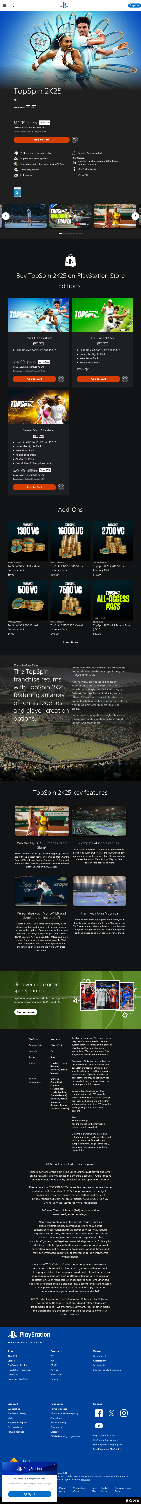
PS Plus (54, 1369)
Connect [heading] (98, 1404)
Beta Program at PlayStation (107, 1449)
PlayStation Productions (20, 1369)
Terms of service (58, 1408)
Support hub (14, 1408)
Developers (56, 1427)
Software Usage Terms (123, 1489)
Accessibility (99, 1360)
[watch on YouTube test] (82, 223)
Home (11, 1342)
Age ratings (56, 1418)
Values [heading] (97, 1351)
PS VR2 (53, 1365)
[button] (70, 216)
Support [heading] (13, 1404)
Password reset (15, 1427)
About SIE (12, 1356)
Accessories (56, 1374)
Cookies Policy (105, 1489)
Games (21, 1342)
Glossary (54, 1431)
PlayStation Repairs (17, 1422)
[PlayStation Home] (64, 5)
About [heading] (11, 1351)
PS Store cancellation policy (64, 1413)
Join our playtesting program (107, 1444)
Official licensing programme (65, 1436)
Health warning (58, 1422)
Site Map (94, 1489)
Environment (99, 1356)
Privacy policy (62, 1489)
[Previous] (6, 216)
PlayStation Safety (17, 1413)
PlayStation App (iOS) (104, 1435)
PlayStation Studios (17, 1365)
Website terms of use (80, 1489)
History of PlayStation (18, 1379)
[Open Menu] (4, 5)
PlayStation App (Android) (106, 1440)
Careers (11, 1360)
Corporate (13, 1374)
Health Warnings (80, 1120)
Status (11, 1418)
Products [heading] (56, 1351)
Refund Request (16, 1431)
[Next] (135, 216)
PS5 (52, 1356)
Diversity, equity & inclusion (107, 1369)
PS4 (52, 1360)
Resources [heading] (56, 1404)
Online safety (99, 1365)
